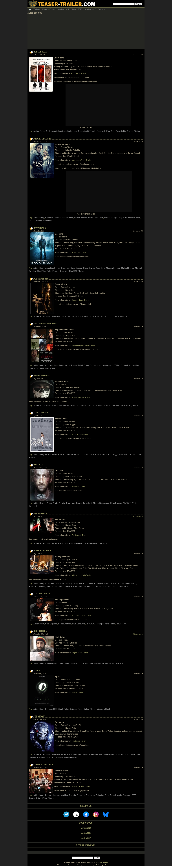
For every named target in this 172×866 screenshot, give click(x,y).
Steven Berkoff (134, 218)
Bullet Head (40, 52)
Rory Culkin (121, 131)
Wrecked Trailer (78, 487)
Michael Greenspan (101, 503)
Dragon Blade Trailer (80, 300)
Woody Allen (124, 587)
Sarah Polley (63, 709)
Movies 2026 (76, 9)
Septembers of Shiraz (45, 324)
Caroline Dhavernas (67, 503)
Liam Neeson (70, 455)
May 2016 (123, 218)
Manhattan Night (42, 138)
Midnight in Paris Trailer (81, 575)
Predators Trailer (79, 741)
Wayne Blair (50, 368)
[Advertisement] (86, 31)
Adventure (55, 316)
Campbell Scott (66, 218)
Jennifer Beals (87, 218)
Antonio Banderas (58, 131)
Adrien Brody (45, 131)
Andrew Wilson (51, 663)
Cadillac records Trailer (80, 786)
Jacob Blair (87, 503)
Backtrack (39, 228)
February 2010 (51, 709)
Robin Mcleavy (53, 271)
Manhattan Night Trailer (81, 160)
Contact (101, 9)
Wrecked (38, 465)
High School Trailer (80, 653)
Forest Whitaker (64, 624)
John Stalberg (95, 663)
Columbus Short (102, 795)
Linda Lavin (98, 218)
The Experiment (41, 594)
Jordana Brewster (95, 406)
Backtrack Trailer (79, 253)
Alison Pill (49, 583)
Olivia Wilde (102, 455)
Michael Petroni (127, 268)
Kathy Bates (88, 583)
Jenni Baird (100, 268)
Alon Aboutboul (51, 365)
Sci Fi (48, 757)
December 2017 (84, 131)
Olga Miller (41, 271)
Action (36, 131)
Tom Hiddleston (111, 587)
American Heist (41, 376)
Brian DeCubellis (52, 218)
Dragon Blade (41, 278)
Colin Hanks (64, 663)
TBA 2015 (73, 271)
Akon (53, 406)
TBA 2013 (102, 543)
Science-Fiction (133, 131)
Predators (39, 716)
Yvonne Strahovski (44, 221)
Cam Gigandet (51, 624)
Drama (77, 218)
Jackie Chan (102, 316)
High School (40, 631)
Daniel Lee (65, 316)
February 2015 (90, 316)
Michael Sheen (124, 583)
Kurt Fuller (98, 583)
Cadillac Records (43, 765)
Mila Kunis (81, 455)
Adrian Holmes (39, 503)
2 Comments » (138, 634)
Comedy (68, 583)
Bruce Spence (76, 268)
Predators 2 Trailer (79, 535)
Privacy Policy (102, 862)
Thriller (32, 221)
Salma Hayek (95, 365)
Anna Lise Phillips (52, 268)
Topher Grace (57, 757)
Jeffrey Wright (41, 798)
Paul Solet (110, 131)
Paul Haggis (113, 455)
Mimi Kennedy (40, 587)
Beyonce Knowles (52, 795)
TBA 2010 (90, 624)
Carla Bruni (59, 583)
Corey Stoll (77, 583)
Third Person (40, 413)
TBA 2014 (132, 455)
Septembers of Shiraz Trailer (83, 345)
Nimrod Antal (67, 543)
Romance (123, 455)
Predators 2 (40, 513)
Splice (36, 671)
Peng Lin (123, 316)
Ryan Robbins (116, 503)
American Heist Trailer (81, 397)
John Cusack (113, 316)
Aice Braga (65, 754)
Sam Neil (64, 271)
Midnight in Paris (42, 551)
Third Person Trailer (80, 435)
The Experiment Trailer (81, 616)
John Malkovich (98, 131)
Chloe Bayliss (89, 268)
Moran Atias (91, 455)
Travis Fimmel (122, 624)
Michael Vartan (108, 663)
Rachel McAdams (78, 587)
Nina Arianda (52, 587)
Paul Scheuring (78, 624)
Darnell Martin (116, 795)
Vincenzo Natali (103, 709)
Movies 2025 (63, 9)
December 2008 (129, 795)
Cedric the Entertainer (86, 795)
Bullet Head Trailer (78, 74)
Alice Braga (56, 543)
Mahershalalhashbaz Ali (113, 754)
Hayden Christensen (79, 406)
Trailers (36, 9)
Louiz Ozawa (96, 754)
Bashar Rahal (77, 365)
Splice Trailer (77, 692)
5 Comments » (138, 516)
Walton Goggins (70, 757)
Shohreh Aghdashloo (130, 365)
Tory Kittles (133, 406)
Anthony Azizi (64, 365)
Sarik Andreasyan (111, 406)
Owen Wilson (64, 587)
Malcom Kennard (113, 268)
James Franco (58, 455)
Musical (51, 798)
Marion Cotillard (110, 583)
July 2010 (86, 754)
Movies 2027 (90, 9)
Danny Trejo (76, 754)
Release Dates (48, 9)
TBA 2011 (127, 503)
